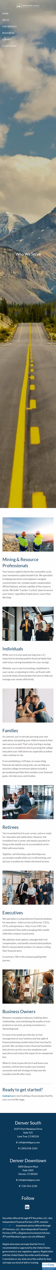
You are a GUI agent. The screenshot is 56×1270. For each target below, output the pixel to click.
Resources (8, 33)
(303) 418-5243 (29, 1148)
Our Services (9, 26)
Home (5, 13)
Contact (7, 39)
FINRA (5, 1225)
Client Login (9, 46)
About (5, 20)
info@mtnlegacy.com (29, 1142)
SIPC (12, 1225)
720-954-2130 (29, 1186)
